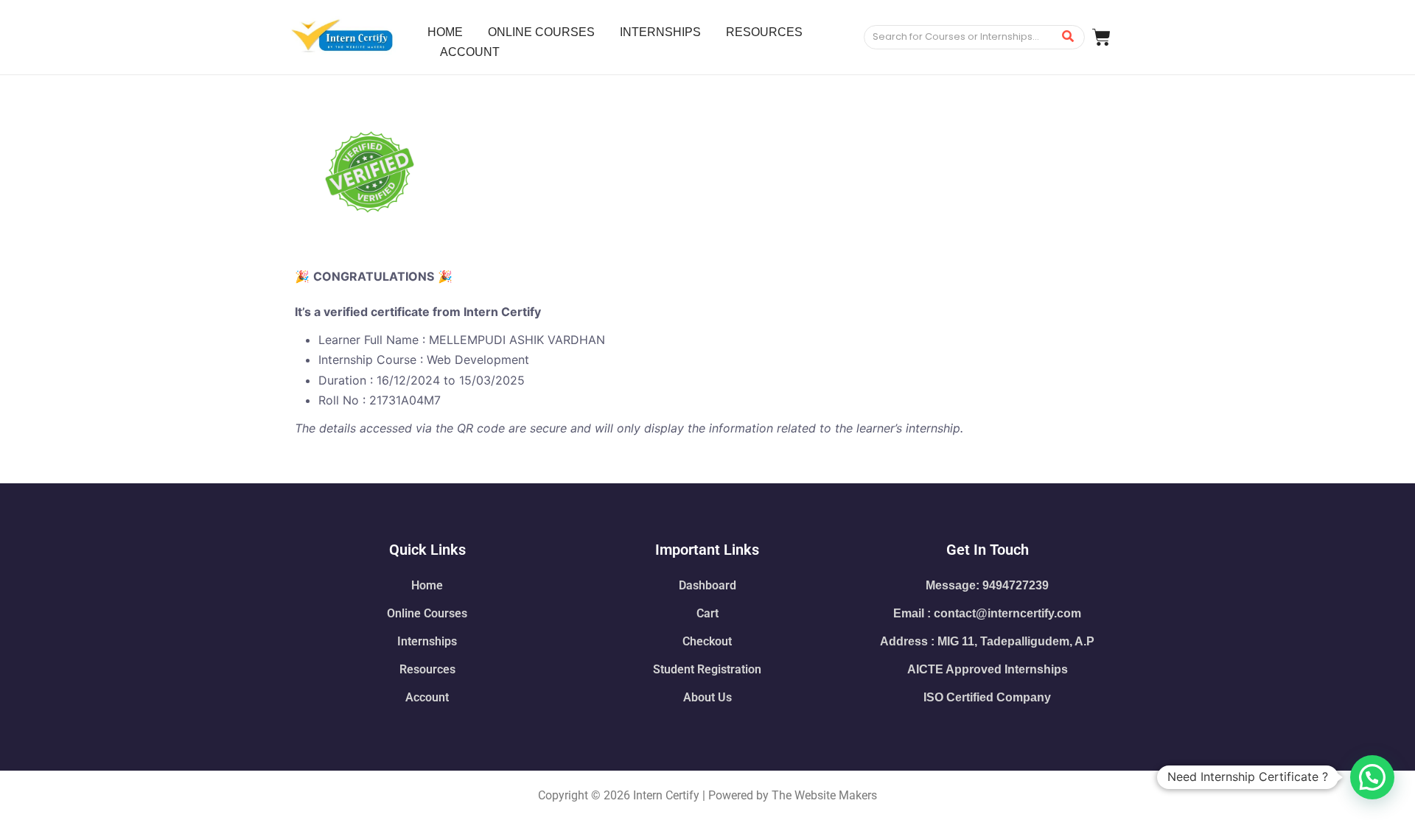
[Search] (1068, 37)
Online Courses (427, 613)
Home (427, 585)
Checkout (707, 641)
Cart (707, 613)
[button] (1372, 777)
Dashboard (707, 585)
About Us (707, 697)
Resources (427, 669)
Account (427, 697)
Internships (427, 641)
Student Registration (707, 669)
